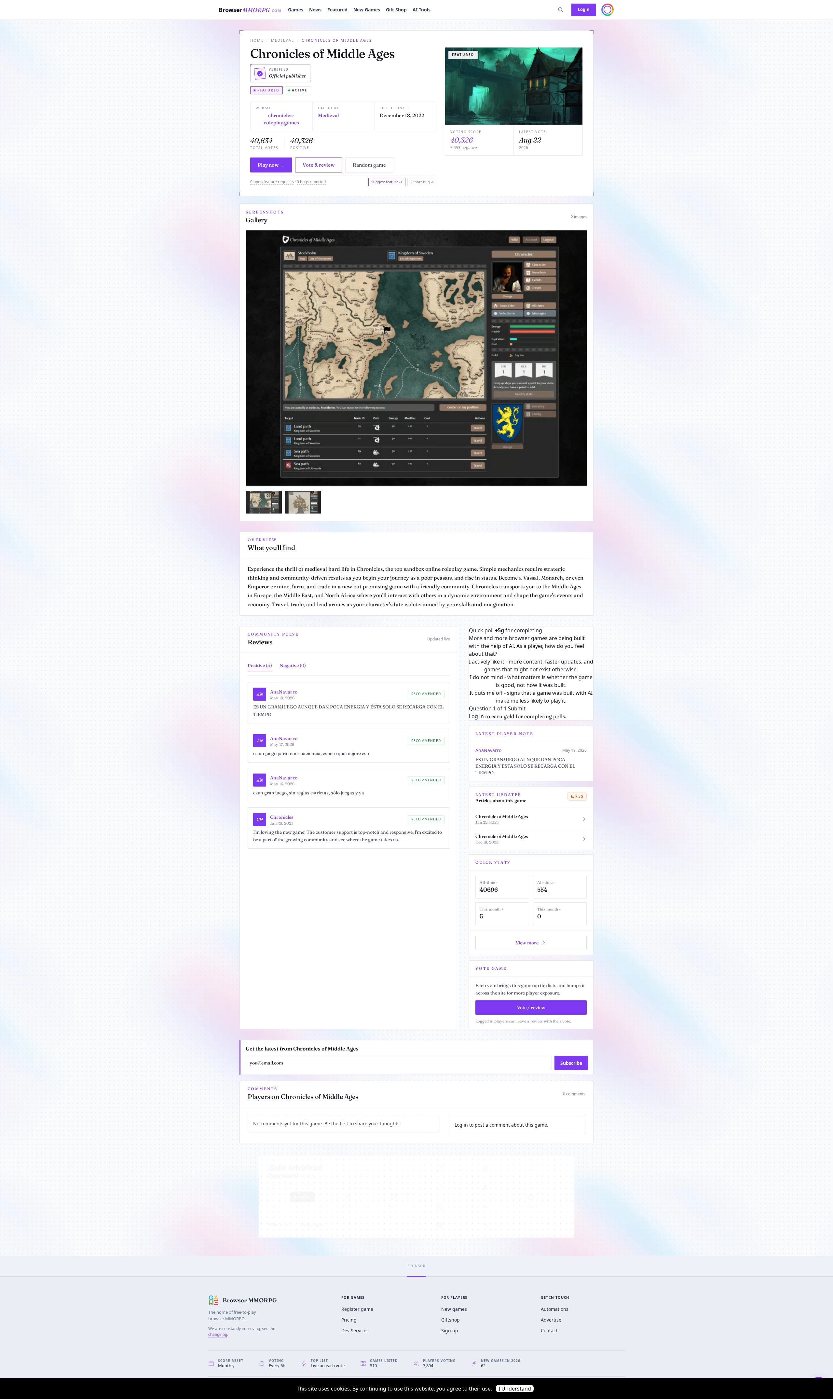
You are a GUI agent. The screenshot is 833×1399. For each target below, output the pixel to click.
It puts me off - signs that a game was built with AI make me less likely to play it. (531, 696)
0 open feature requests (272, 182)
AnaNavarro (283, 692)
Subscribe (571, 1063)
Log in (476, 716)
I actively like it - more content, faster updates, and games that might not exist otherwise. (531, 665)
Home (257, 40)
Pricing (349, 1320)
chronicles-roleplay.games (281, 119)
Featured (337, 10)
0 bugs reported (311, 182)
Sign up (449, 1330)
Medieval (282, 40)
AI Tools (421, 10)
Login (584, 9)
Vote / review (531, 1007)
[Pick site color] (607, 10)
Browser (250, 10)
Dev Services (355, 1330)
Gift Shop (396, 10)
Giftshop (450, 1320)
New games (454, 1309)
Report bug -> (422, 181)
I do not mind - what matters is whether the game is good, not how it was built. (531, 681)
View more (527, 943)
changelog (217, 1334)
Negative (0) (293, 665)
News (315, 10)
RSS (579, 796)
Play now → (271, 165)
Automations (554, 1309)
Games (295, 10)
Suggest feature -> (387, 181)
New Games (366, 10)
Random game (369, 165)
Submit (517, 708)
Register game (357, 1309)
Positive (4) (260, 665)
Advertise (551, 1320)
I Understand (514, 1388)
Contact (549, 1330)
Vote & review (319, 165)
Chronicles (282, 817)
